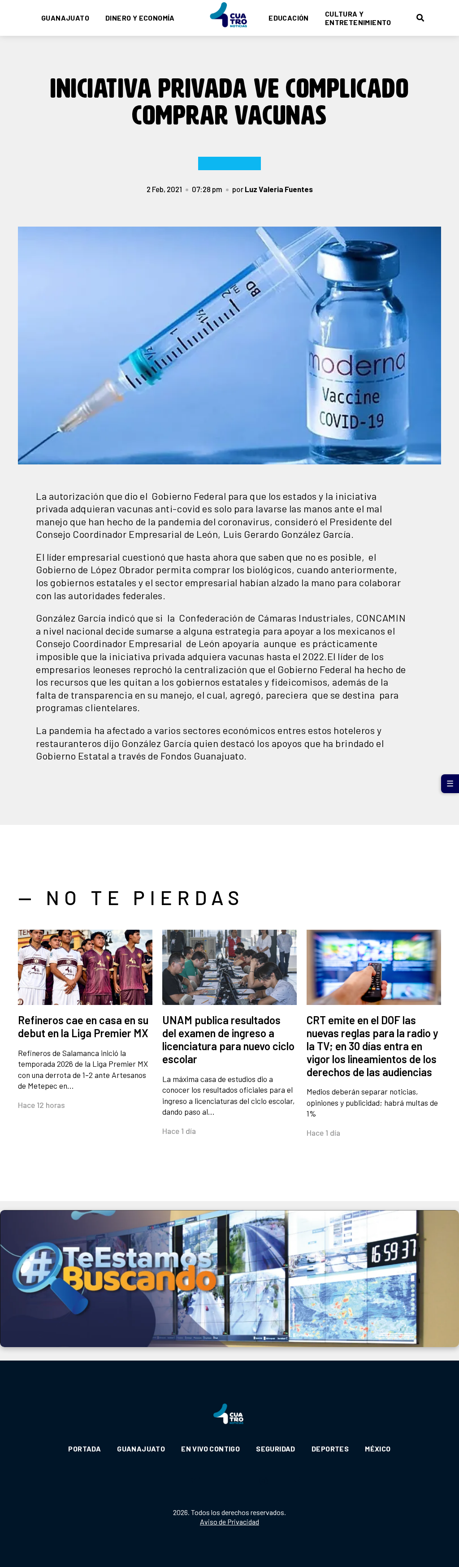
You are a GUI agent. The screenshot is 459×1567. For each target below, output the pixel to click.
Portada (84, 1448)
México (377, 1448)
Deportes (330, 1448)
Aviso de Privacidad (229, 1521)
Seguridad (275, 1448)
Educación (288, 17)
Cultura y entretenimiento (358, 17)
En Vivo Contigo (210, 1448)
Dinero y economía (140, 17)
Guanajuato (65, 17)
